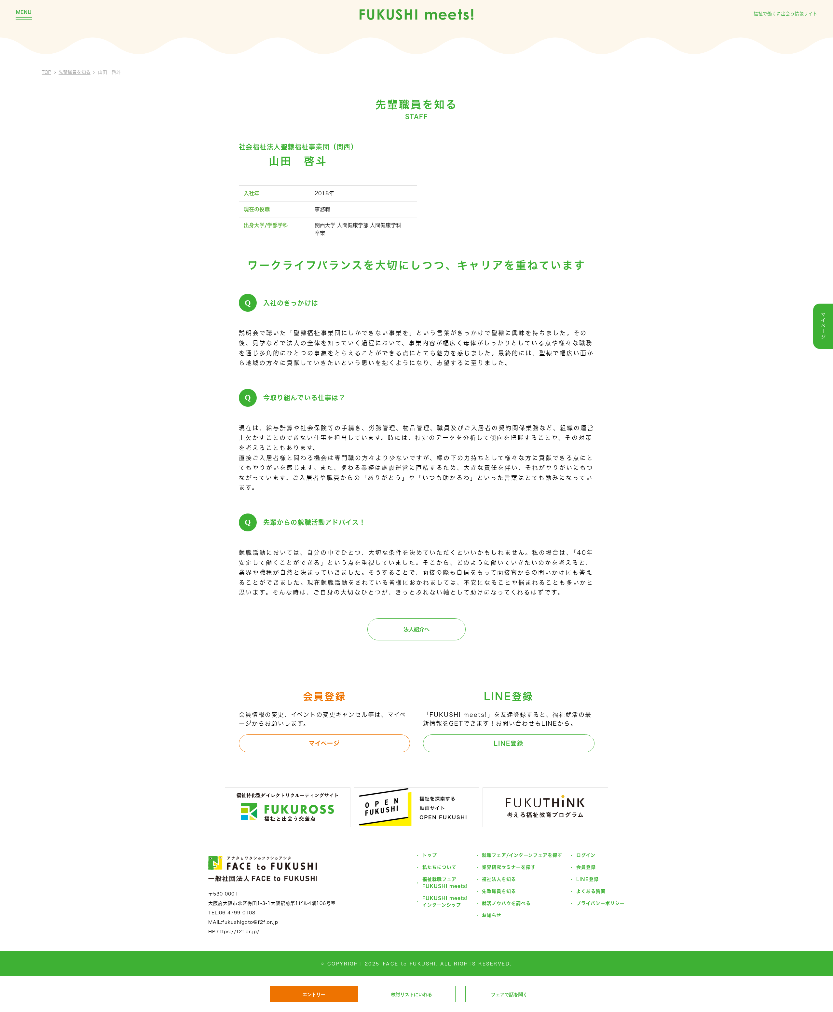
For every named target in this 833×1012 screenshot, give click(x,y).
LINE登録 (509, 743)
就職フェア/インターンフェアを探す (522, 855)
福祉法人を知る (499, 879)
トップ (429, 855)
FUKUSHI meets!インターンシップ (445, 901)
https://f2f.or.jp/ (238, 931)
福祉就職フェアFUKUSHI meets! (445, 882)
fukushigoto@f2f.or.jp (250, 922)
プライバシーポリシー (600, 903)
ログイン (585, 855)
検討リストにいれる (411, 994)
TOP (46, 72)
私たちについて (439, 867)
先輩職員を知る (74, 72)
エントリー (314, 994)
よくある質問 (591, 891)
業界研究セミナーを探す (509, 867)
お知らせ (491, 915)
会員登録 (586, 867)
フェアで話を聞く (509, 994)
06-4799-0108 (237, 912)
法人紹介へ (416, 629)
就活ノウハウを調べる (506, 903)
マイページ (324, 743)
